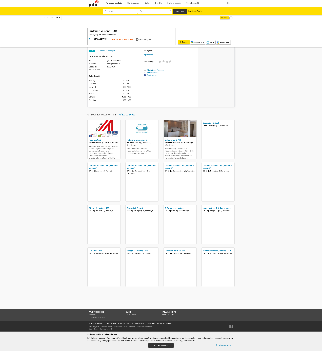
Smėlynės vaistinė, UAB (137, 251)
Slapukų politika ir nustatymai (145, 323)
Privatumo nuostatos (125, 323)
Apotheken (148, 55)
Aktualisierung (152, 73)
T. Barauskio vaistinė (174, 208)
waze (212, 42)
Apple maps (225, 42)
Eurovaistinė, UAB (211, 123)
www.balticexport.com (144, 327)
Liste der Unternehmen (51, 18)
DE (228, 3)
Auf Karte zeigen (127, 114)
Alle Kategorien (133, 3)
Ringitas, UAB (95, 140)
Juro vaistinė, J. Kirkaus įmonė (217, 208)
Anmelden (168, 323)
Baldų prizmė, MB (173, 140)
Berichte (158, 3)
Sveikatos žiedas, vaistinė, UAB (217, 251)
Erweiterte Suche (195, 11)
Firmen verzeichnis (114, 3)
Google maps (198, 42)
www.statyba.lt (94, 327)
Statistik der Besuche (155, 70)
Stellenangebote (174, 3)
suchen (180, 11)
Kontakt (113, 323)
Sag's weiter (152, 75)
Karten (147, 3)
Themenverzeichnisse (97, 317)
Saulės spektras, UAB (101, 323)
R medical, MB (95, 251)
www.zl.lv (110, 329)
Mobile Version (168, 315)
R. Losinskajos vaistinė (137, 140)
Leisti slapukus (162, 345)
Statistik (160, 323)
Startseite (92, 315)
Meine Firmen (192, 3)
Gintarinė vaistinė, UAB (99, 208)
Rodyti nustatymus (223, 345)
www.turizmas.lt (129, 327)
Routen (133, 315)
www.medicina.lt (106, 327)
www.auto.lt (118, 327)
